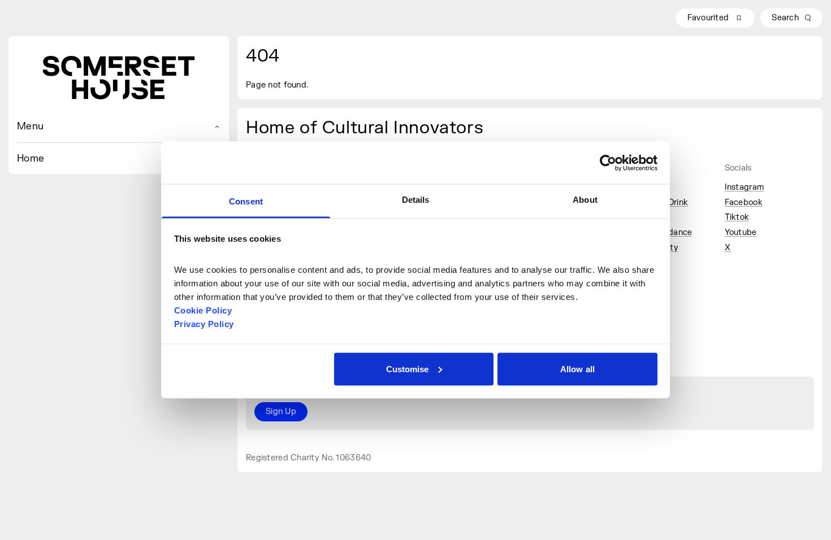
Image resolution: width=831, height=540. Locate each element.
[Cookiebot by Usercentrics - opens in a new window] (608, 162)
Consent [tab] (246, 201)
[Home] (119, 78)
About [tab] (585, 199)
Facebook (744, 202)
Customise (407, 368)
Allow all (577, 368)
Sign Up (281, 411)
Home (30, 158)
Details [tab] (416, 199)
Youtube (741, 232)
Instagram (744, 187)
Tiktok (737, 217)
